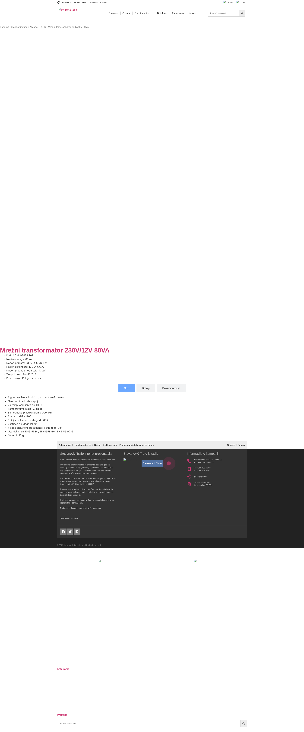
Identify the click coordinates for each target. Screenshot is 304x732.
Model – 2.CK (68, 688)
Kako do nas (65, 445)
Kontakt (192, 13)
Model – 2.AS (67, 678)
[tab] (126, 388)
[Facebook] (63, 531)
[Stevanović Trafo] (169, 463)
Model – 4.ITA (68, 697)
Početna (4, 27)
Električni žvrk (110, 445)
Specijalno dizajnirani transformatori (80, 707)
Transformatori (142, 13)
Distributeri (162, 13)
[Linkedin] (77, 531)
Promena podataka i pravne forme (136, 445)
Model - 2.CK (38, 27)
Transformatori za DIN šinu (87, 445)
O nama (126, 13)
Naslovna (113, 13)
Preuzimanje (178, 13)
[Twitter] (70, 531)
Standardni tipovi (20, 27)
